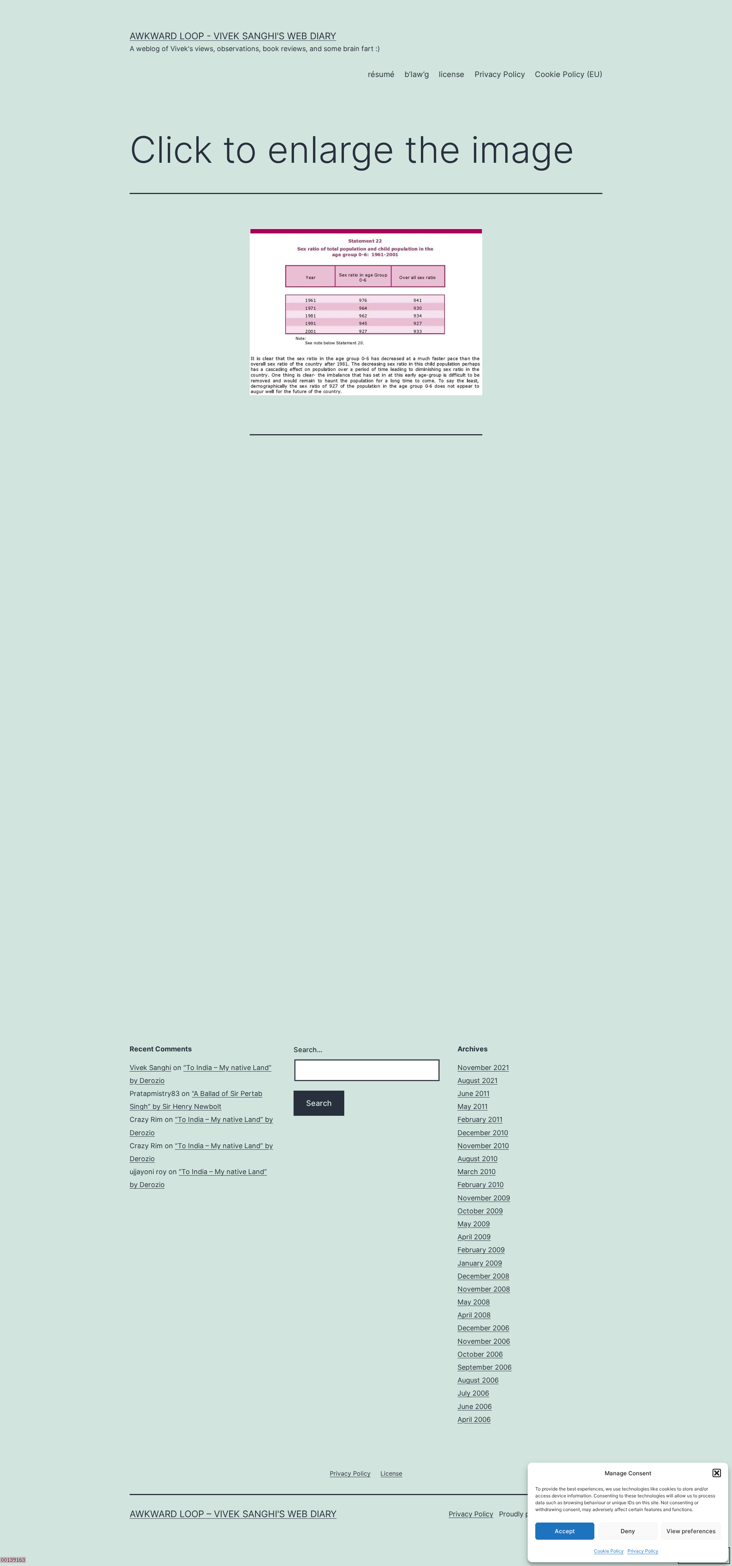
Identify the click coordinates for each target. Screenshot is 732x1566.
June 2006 (475, 1406)
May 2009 (474, 1224)
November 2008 (484, 1289)
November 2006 (484, 1341)
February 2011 (480, 1119)
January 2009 (480, 1263)
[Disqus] (366, 579)
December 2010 (483, 1133)
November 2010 (483, 1146)
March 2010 (477, 1172)
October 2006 (480, 1354)
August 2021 (478, 1081)
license (451, 74)
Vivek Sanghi (150, 1068)
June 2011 (474, 1093)
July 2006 (473, 1393)
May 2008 (474, 1302)
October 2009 (480, 1211)
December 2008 (483, 1276)
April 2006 (474, 1419)
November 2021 (483, 1068)
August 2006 (478, 1380)
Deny (628, 1531)
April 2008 (474, 1315)
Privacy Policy (643, 1551)
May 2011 (473, 1106)
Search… (308, 1050)
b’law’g (417, 74)
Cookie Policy (609, 1551)
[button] (717, 1473)
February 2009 (481, 1250)
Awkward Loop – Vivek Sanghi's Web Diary (233, 1513)
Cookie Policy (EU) (568, 74)
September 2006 (485, 1367)
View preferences (691, 1531)
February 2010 (481, 1185)
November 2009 (484, 1198)
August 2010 (478, 1159)
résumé (381, 74)
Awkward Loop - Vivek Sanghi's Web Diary (233, 36)
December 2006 (483, 1328)
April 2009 (474, 1237)
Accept (565, 1531)
